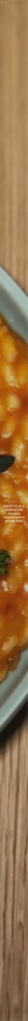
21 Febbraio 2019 (16, 524)
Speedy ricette (21, 500)
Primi (13, 500)
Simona (10, 524)
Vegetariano (14, 502)
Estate (5, 500)
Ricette (16, 500)
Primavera (9, 500)
